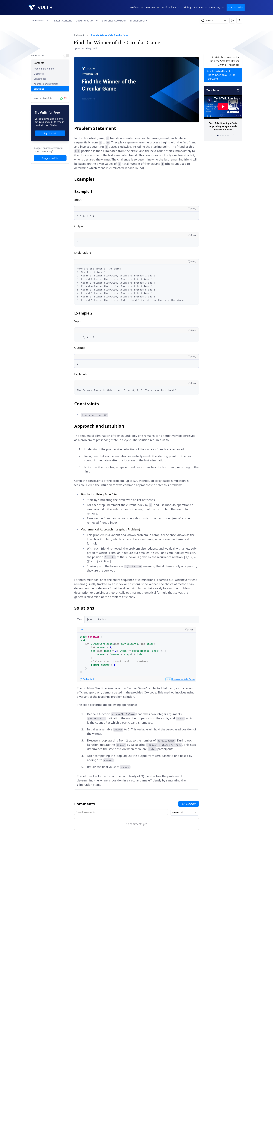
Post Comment (188, 803)
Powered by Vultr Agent (183, 679)
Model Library (138, 20)
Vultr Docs (38, 20)
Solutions (39, 88)
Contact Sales (235, 7)
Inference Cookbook (114, 20)
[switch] (66, 55)
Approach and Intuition (46, 83)
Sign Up (48, 133)
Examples (39, 73)
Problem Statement (44, 68)
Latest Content (63, 20)
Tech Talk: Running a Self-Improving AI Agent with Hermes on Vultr (223, 126)
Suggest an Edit (50, 158)
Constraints (40, 78)
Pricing (187, 7)
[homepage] (40, 7)
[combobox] (184, 812)
